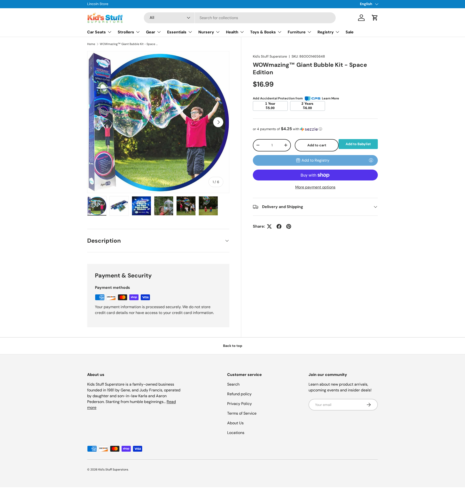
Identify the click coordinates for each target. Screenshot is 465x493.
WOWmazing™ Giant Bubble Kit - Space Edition (129, 44)
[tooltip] (371, 160)
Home (91, 44)
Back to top (232, 346)
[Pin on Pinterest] (289, 226)
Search (233, 384)
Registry (326, 32)
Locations (235, 432)
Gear (150, 32)
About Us (235, 423)
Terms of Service (241, 413)
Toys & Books (263, 32)
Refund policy (239, 393)
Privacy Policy (239, 403)
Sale (350, 32)
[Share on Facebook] (279, 226)
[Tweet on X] (269, 226)
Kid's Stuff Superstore (270, 56)
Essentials (176, 32)
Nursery (206, 32)
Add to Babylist (358, 144)
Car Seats (96, 32)
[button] (375, 17)
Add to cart (316, 145)
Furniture (297, 32)
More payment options (315, 187)
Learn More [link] (330, 98)
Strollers (126, 32)
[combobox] (240, 17)
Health (232, 32)
